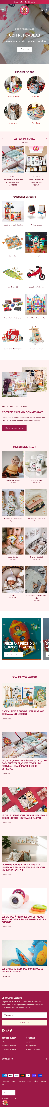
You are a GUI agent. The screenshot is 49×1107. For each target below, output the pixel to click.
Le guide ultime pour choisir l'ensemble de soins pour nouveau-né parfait (24, 817)
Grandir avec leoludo (24, 677)
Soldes (36, 1081)
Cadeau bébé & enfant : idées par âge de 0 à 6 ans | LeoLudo (23, 713)
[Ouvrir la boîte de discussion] (5, 1102)
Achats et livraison (9, 1045)
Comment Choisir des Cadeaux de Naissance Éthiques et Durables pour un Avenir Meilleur (23, 867)
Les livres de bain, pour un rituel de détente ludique (22, 970)
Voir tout (24, 142)
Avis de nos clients (33, 1049)
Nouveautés (5, 1081)
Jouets (13, 1081)
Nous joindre (31, 1045)
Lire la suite (7, 719)
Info (3, 1084)
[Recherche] (7, 10)
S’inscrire (24, 1023)
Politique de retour (9, 1049)
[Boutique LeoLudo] (24, 10)
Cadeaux (43, 1081)
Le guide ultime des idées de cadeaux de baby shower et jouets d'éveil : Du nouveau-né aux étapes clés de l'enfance (24, 764)
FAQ (3, 1041)
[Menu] (2, 10)
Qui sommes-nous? (33, 1041)
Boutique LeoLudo (12, 1099)
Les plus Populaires (24, 139)
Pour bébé (21, 1081)
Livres (29, 1081)
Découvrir (24, 49)
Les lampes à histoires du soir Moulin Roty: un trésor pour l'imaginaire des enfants (24, 919)
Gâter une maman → (14, 428)
